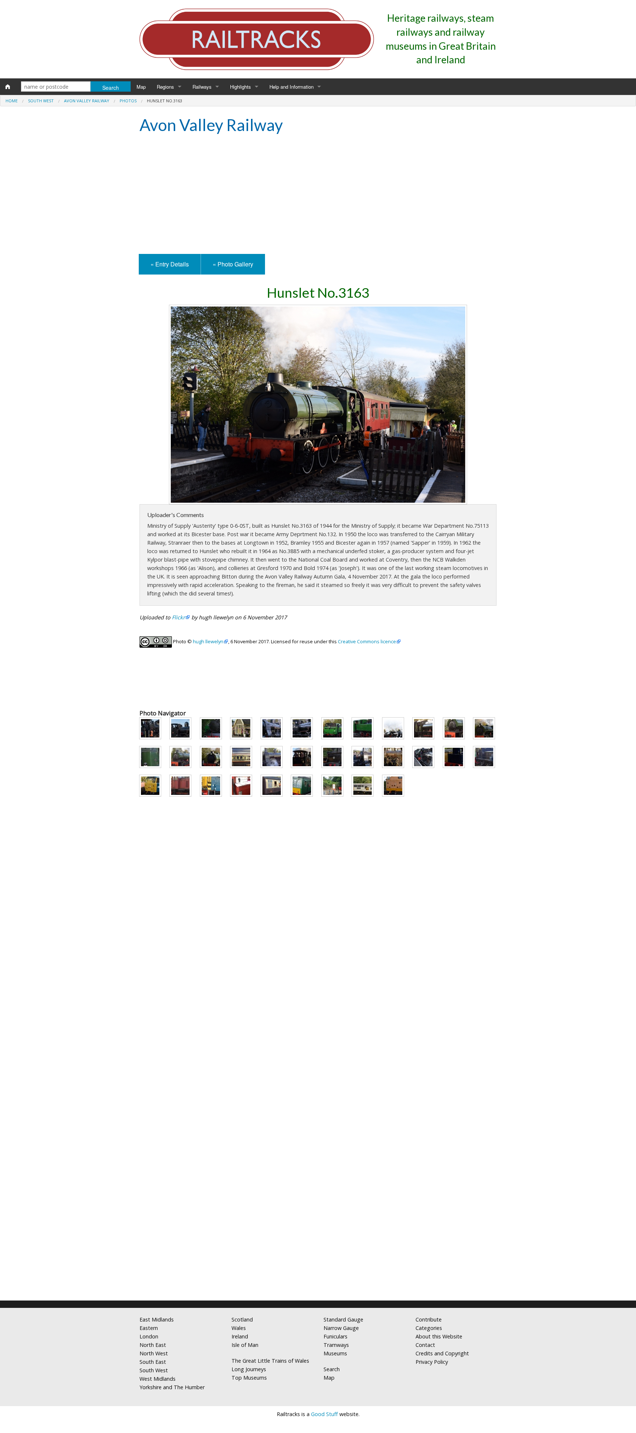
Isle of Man (245, 1344)
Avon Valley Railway (86, 100)
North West (153, 1353)
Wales (239, 1327)
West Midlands (157, 1378)
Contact (425, 1344)
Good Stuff (324, 1414)
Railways (202, 86)
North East (152, 1344)
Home (12, 100)
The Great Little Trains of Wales (270, 1360)
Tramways (336, 1344)
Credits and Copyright (442, 1353)
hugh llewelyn (208, 641)
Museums (335, 1353)
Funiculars (335, 1336)
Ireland (240, 1336)
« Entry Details (170, 264)
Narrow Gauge (341, 1327)
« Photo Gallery (233, 264)
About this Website (439, 1336)
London (148, 1336)
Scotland (242, 1319)
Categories (429, 1327)
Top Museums (249, 1377)
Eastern (148, 1327)
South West (41, 100)
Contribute (429, 1319)
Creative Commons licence (367, 641)
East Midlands (156, 1319)
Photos (128, 100)
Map (141, 86)
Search (332, 1369)
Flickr (178, 617)
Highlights (240, 86)
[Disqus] (318, 1197)
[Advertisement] (318, 195)
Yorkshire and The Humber (172, 1387)
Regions (165, 86)
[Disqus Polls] (318, 1013)
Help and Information (291, 86)
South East (152, 1361)
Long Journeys (249, 1369)
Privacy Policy (432, 1361)
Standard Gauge (343, 1319)
